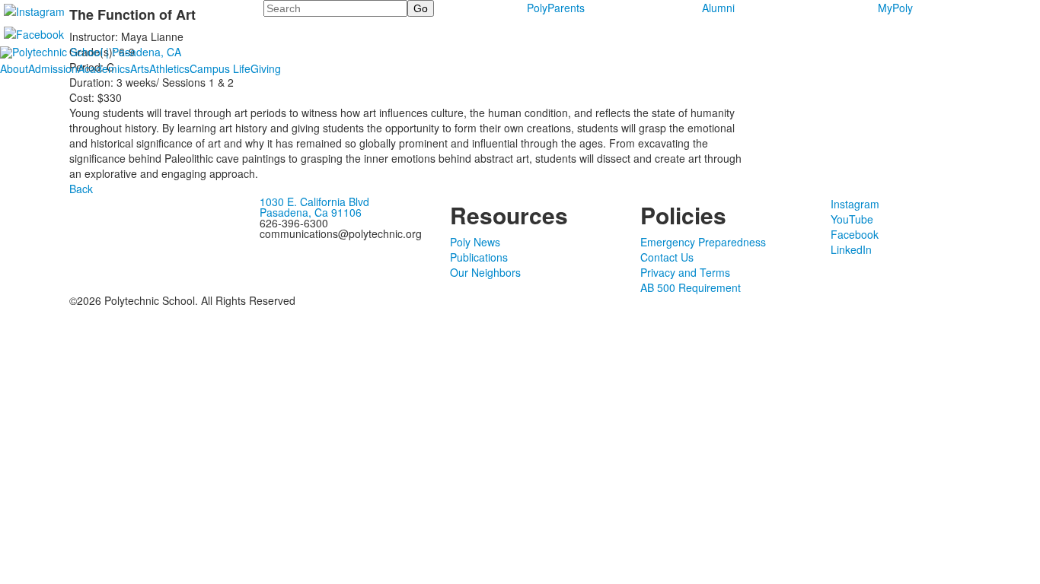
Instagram (855, 203)
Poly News (475, 241)
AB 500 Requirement (690, 287)
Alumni (718, 7)
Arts (139, 68)
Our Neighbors (485, 272)
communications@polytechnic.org (341, 233)
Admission (53, 68)
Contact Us (667, 257)
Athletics (169, 68)
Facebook (855, 234)
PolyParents (556, 7)
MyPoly (895, 7)
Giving (265, 68)
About (14, 68)
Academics (104, 68)
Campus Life (220, 68)
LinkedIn (851, 249)
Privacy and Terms (685, 272)
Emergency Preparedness (703, 241)
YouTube (852, 219)
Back (81, 188)
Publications (479, 257)
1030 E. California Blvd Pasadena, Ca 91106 (314, 207)
